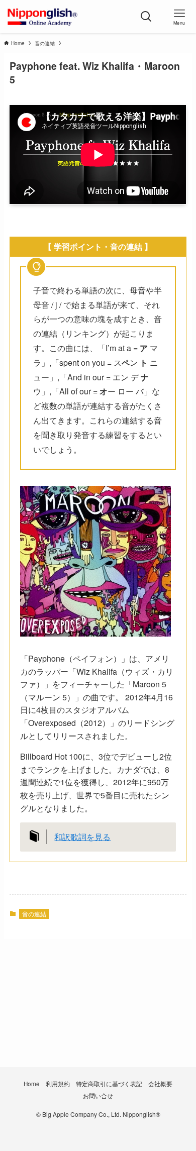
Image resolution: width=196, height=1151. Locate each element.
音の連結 (34, 913)
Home (32, 1084)
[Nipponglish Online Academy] (42, 16)
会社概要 (160, 1084)
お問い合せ (98, 1096)
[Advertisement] (98, 1020)
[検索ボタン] (146, 16)
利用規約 (58, 1084)
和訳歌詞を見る (82, 837)
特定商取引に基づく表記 (109, 1084)
